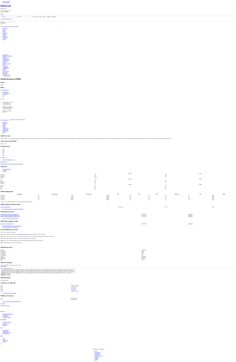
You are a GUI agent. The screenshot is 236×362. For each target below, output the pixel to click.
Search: (1, 21)
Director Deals (6, 128)
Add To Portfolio (6, 93)
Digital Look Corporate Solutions (23, 234)
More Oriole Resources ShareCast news (10, 218)
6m (3, 152)
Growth (4, 171)
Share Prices (5, 123)
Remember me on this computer (39, 16)
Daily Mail (190, 223)
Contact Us (97, 357)
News (4, 126)
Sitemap (96, 359)
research (8, 305)
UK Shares (5, 316)
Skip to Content (6, 2)
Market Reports (6, 333)
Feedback (16, 26)
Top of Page (2, 303)
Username (3, 16)
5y (3, 154)
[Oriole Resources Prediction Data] (3, 133)
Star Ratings (5, 131)
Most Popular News (7, 332)
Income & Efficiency (7, 169)
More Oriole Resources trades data (9, 293)
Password (19, 16)
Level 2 (4, 323)
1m (3, 150)
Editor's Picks (5, 331)
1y (3, 153)
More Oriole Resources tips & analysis (10, 227)
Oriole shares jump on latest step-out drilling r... (9, 214)
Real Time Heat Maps (7, 322)
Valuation (5, 170)
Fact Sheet (5, 94)
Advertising (97, 354)
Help (4, 338)
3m (3, 151)
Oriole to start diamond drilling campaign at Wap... (10, 216)
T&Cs (96, 351)
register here (53, 16)
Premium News (6, 324)
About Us (97, 356)
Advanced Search (3, 26)
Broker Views (5, 129)
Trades (4, 125)
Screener (4, 325)
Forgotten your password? (6, 18)
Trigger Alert (5, 92)
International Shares (7, 317)
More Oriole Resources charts (9, 159)
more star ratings (3, 266)
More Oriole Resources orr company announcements (13, 209)
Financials (5, 127)
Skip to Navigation (6, 1)
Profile (4, 132)
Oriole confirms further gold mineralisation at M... (10, 215)
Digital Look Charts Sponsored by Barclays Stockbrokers (11, 164)
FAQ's (4, 339)
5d (3, 149)
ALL (4, 155)
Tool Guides (5, 340)
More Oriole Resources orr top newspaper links (12, 225)
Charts (4, 124)
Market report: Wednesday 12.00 (6, 223)
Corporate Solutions (99, 355)
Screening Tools (6, 315)
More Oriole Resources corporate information (12, 301)
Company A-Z (11, 26)
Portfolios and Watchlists (8, 313)
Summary (5, 122)
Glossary (4, 341)
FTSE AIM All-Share (4, 90)
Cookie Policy (97, 352)
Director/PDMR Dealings (5, 207)
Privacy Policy (97, 353)
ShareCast (190, 214)
